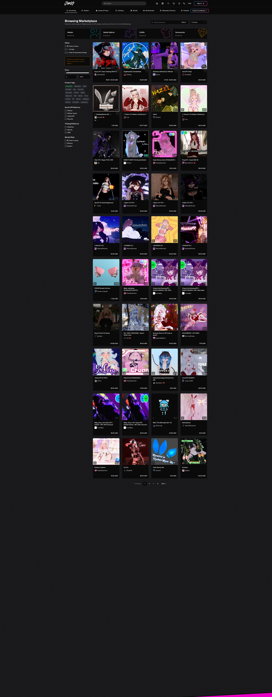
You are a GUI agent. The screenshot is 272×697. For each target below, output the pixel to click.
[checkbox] (65, 46)
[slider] (65, 73)
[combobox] (198, 22)
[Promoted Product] (94, 44)
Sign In (199, 3)
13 (176, 155)
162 (117, 67)
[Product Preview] (95, 67)
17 (117, 283)
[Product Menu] (117, 44)
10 (117, 198)
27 (117, 110)
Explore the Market (199, 10)
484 (175, 67)
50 (205, 67)
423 (146, 67)
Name (184, 22)
